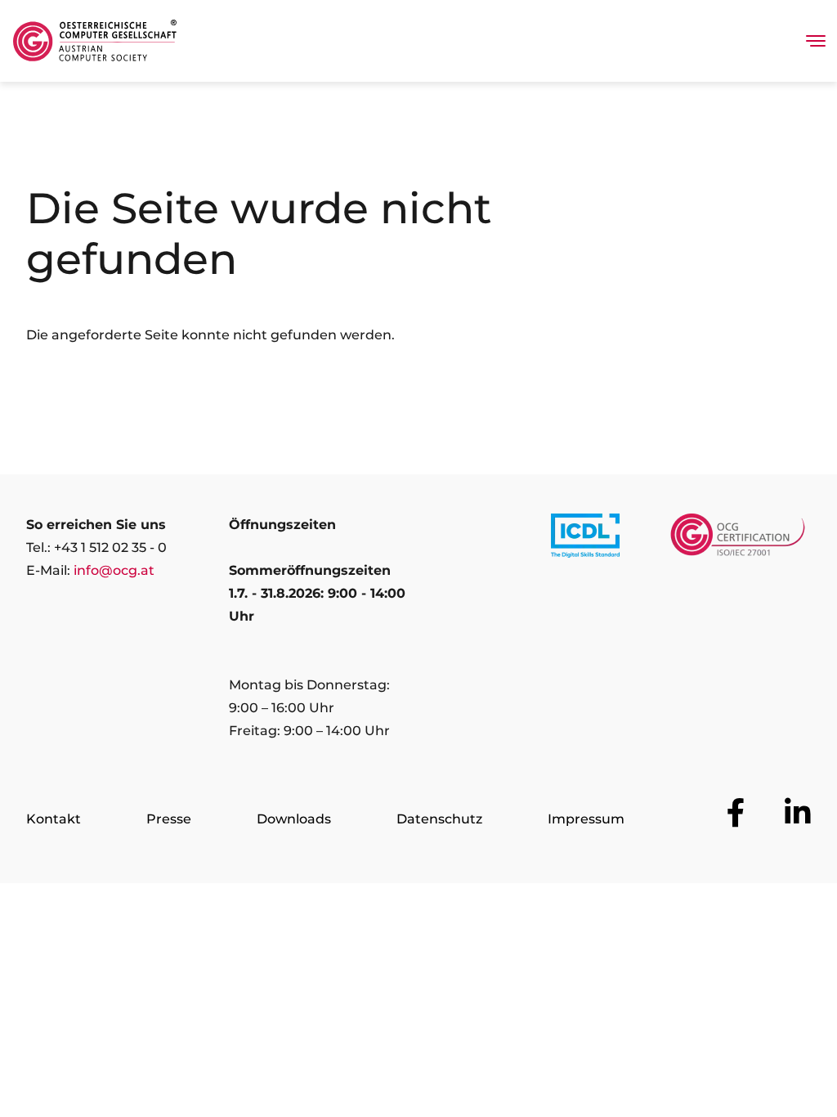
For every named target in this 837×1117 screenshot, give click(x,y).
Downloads (294, 819)
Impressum (586, 819)
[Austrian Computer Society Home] (95, 41)
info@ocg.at (114, 570)
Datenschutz (439, 819)
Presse (168, 819)
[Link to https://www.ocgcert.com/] (737, 539)
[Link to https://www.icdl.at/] (585, 539)
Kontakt (53, 819)
